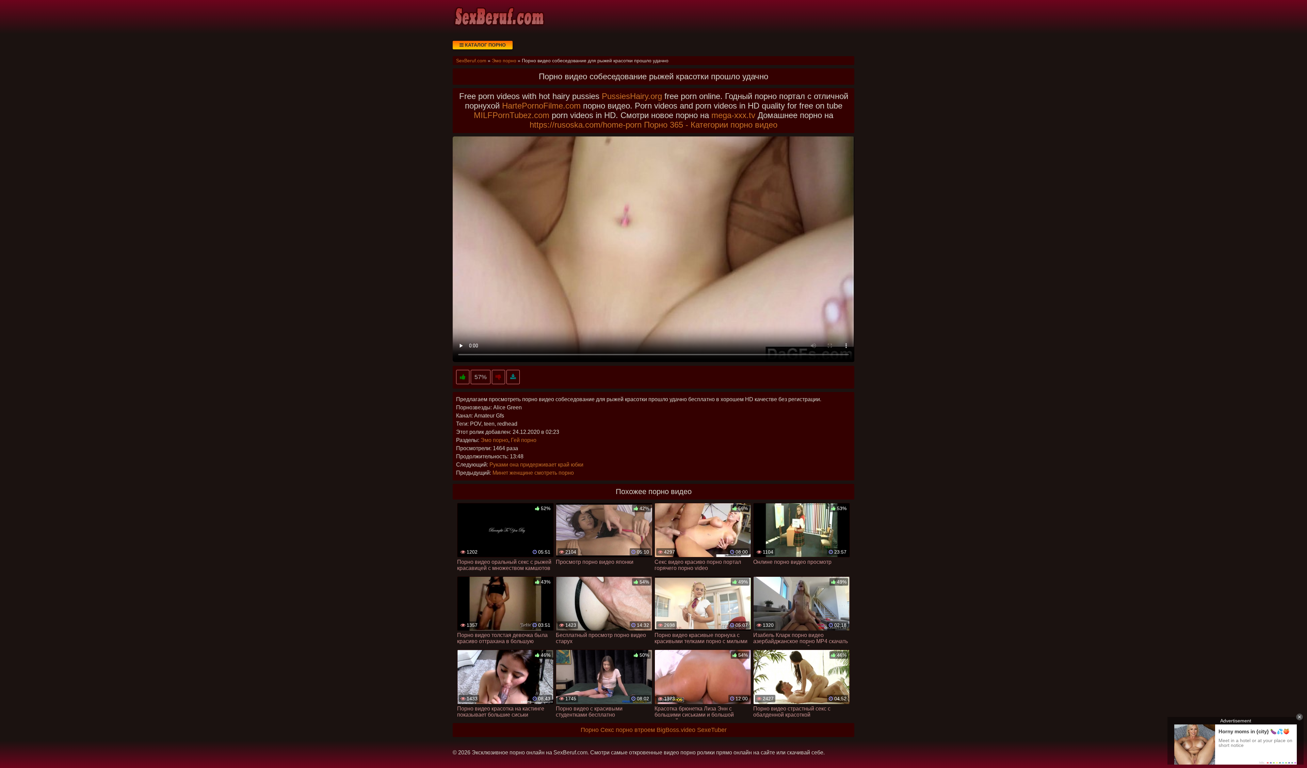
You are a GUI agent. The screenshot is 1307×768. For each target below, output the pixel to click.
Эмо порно (494, 440)
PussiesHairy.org (632, 96)
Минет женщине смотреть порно (533, 473)
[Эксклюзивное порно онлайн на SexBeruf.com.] (499, 17)
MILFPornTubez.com (511, 115)
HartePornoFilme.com (541, 105)
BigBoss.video (676, 729)
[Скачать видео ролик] (513, 377)
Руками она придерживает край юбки (536, 465)
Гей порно (523, 440)
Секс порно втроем (627, 729)
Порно (590, 729)
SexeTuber (712, 729)
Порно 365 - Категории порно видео (710, 124)
